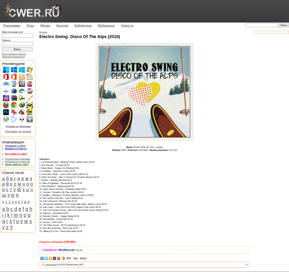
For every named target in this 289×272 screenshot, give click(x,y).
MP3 (69, 258)
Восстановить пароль (14, 54)
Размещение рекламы (17, 159)
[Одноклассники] (50, 258)
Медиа (45, 25)
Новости (127, 25)
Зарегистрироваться (13, 56)
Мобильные (106, 25)
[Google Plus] (59, 258)
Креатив (62, 25)
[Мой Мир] (54, 258)
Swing (83, 258)
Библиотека (83, 25)
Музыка (43, 32)
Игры (30, 25)
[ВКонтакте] (42, 258)
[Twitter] (46, 258)
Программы (11, 25)
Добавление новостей (17, 161)
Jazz (75, 258)
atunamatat (50, 264)
